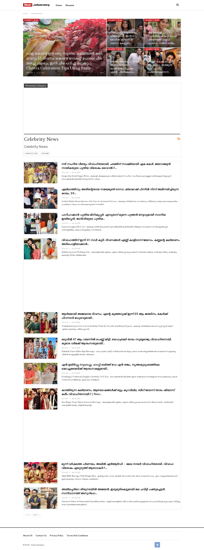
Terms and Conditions (77, 535)
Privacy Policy (56, 535)
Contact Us (41, 535)
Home (59, 5)
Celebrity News (31, 20)
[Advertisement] (102, 111)
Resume (70, 5)
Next (35, 515)
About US (27, 535)
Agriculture (31, 153)
